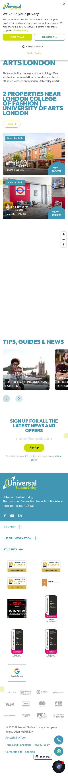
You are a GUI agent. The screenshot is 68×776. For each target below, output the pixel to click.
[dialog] (34, 30)
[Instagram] (20, 516)
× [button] (64, 4)
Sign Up (34, 447)
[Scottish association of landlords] (42, 715)
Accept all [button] (17, 37)
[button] (6, 398)
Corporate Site (13, 752)
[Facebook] (5, 516)
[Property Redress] (58, 715)
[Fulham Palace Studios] (34, 154)
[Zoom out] (63, 239)
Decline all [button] (49, 37)
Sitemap (30, 752)
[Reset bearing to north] (63, 244)
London (10, 374)
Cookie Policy (34, 53)
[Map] (35, 276)
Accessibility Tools (15, 737)
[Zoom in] (63, 234)
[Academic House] (34, 198)
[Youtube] (12, 516)
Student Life (24, 374)
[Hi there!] (58, 766)
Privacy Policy (42, 745)
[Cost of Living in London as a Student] (26, 369)
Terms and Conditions (18, 745)
